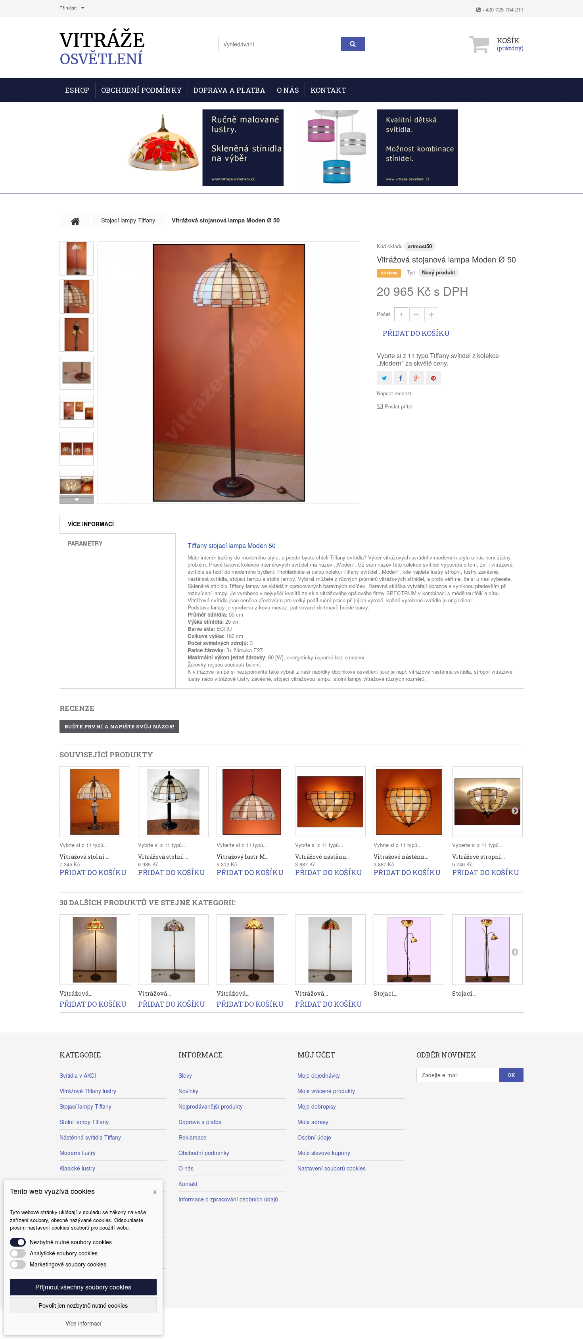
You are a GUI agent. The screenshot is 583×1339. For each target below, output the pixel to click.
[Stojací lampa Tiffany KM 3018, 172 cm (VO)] (409, 949)
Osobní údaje (314, 1137)
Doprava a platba (200, 1122)
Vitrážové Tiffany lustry (87, 1091)
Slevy (185, 1075)
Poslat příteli (399, 406)
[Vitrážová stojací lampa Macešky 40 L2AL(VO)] (94, 949)
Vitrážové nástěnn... (322, 856)
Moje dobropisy (316, 1106)
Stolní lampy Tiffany (84, 1122)
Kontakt (328, 90)
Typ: (412, 272)
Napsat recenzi (394, 393)
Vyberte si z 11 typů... (242, 845)
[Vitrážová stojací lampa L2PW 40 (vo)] (330, 949)
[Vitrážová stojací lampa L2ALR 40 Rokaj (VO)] (252, 949)
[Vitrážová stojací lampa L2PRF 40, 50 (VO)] (173, 949)
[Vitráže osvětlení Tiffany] (102, 46)
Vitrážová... (75, 993)
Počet (383, 314)
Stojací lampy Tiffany (85, 1106)
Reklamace (192, 1137)
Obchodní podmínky (141, 90)
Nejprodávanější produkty (210, 1106)
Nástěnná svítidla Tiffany (90, 1137)
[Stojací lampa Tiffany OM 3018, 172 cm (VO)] (487, 949)
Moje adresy (312, 1122)
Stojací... (385, 993)
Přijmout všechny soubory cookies (83, 1286)
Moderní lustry (77, 1153)
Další (76, 499)
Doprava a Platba (229, 90)
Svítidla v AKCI (77, 1075)
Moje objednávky (318, 1075)
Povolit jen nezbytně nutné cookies (83, 1305)
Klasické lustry (77, 1168)
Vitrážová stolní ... (84, 856)
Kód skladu (390, 246)
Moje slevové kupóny (323, 1153)
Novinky (188, 1091)
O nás (288, 90)
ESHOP (77, 90)
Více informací (91, 524)
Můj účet (316, 1054)
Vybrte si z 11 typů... (83, 845)
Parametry (85, 543)
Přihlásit (68, 8)
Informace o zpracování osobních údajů (228, 1199)
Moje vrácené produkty (326, 1091)
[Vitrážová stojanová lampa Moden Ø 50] (229, 373)
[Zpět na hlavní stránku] (75, 220)
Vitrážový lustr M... (242, 856)
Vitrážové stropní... (478, 856)
